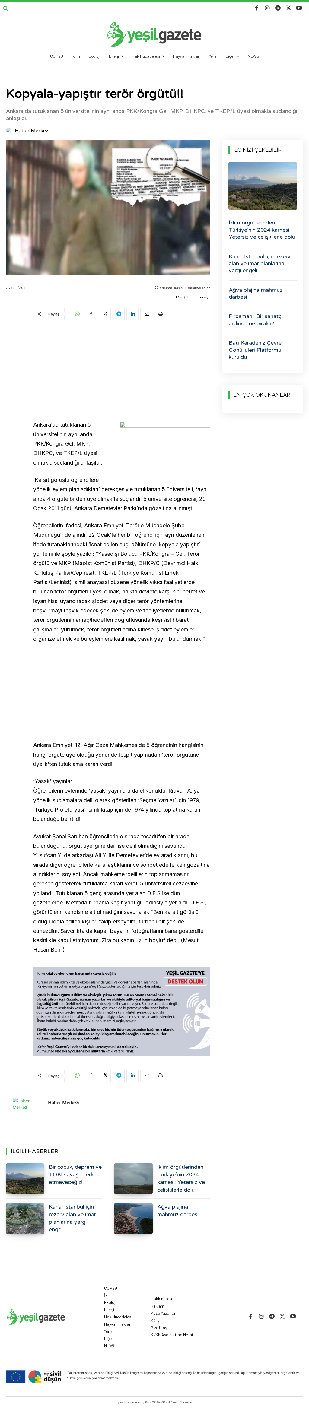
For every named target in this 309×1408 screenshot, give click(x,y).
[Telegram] (278, 8)
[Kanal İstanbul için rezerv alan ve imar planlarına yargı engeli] (25, 1218)
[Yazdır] (160, 314)
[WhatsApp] (77, 314)
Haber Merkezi (32, 131)
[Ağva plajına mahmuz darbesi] (133, 1218)
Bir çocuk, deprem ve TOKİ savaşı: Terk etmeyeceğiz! (75, 1174)
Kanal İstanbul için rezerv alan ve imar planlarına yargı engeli (260, 263)
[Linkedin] (132, 314)
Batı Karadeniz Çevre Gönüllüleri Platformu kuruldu (255, 349)
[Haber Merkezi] (10, 131)
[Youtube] (299, 8)
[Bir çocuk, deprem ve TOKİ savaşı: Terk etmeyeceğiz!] (25, 1178)
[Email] (146, 314)
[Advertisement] (121, 371)
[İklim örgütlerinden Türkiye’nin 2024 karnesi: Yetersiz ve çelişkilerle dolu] (133, 1178)
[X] (288, 8)
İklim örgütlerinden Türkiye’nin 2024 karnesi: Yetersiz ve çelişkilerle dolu (262, 229)
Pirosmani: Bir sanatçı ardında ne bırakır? (255, 319)
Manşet (182, 297)
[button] (6, 9)
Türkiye (204, 297)
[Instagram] (267, 8)
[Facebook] (256, 8)
